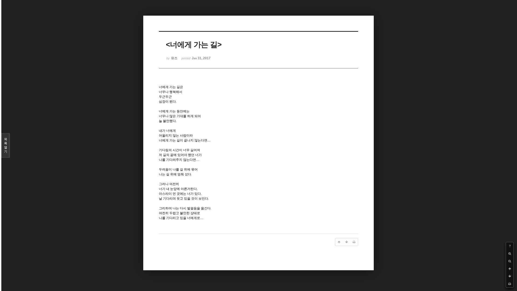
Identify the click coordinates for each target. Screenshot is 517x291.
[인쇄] (509, 283)
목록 (5, 145)
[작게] (509, 261)
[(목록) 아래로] (509, 276)
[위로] (509, 268)
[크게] (509, 253)
